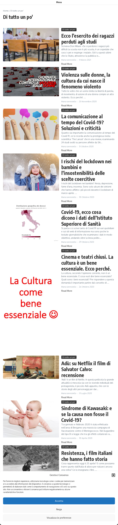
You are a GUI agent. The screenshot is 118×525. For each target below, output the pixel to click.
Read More (66, 64)
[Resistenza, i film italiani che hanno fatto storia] (31, 460)
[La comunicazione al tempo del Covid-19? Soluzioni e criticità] (31, 124)
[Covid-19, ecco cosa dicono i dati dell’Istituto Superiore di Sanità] (31, 222)
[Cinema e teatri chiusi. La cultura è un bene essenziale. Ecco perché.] (31, 301)
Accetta (59, 500)
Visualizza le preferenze (59, 517)
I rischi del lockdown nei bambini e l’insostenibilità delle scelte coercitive (86, 170)
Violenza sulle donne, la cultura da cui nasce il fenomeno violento (85, 81)
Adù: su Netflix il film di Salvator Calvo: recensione (85, 369)
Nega (59, 509)
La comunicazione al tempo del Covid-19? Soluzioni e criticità (82, 122)
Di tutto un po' (68, 29)
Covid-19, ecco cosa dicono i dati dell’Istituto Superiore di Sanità (86, 218)
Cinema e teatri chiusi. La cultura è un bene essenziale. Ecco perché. (87, 263)
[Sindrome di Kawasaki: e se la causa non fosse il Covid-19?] (31, 418)
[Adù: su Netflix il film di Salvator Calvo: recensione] (31, 367)
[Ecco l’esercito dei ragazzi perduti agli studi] (31, 44)
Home (6, 10)
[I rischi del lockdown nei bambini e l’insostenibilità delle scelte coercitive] (31, 172)
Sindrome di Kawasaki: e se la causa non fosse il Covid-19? (86, 414)
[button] (113, 475)
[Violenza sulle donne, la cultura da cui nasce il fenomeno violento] (31, 81)
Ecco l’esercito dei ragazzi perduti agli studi (87, 39)
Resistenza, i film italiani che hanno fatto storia (86, 456)
